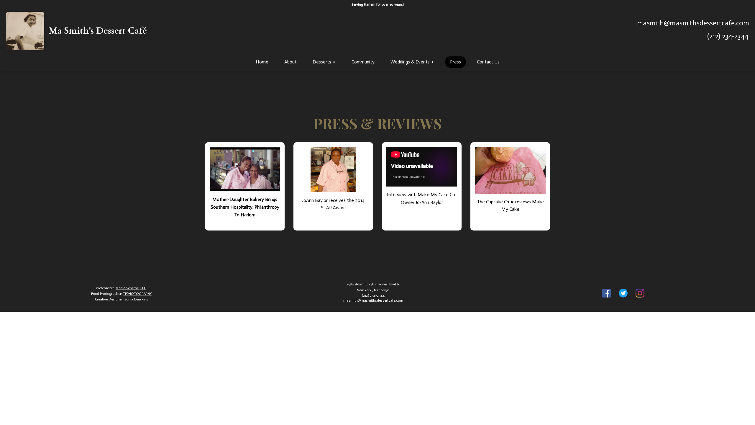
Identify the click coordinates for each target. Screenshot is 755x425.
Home (262, 62)
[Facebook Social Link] (606, 294)
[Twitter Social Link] (623, 294)
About (290, 62)
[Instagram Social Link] (640, 294)
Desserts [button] (322, 62)
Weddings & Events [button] (410, 62)
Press (455, 62)
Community (363, 62)
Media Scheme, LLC (131, 288)
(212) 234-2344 (727, 36)
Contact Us (488, 62)
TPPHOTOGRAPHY (137, 294)
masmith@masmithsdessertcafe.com (693, 23)
